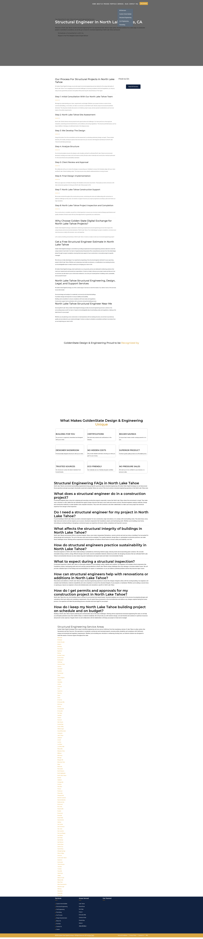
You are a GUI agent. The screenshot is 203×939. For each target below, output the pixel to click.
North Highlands (61, 773)
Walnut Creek (60, 877)
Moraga (59, 757)
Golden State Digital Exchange (66, 935)
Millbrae (59, 753)
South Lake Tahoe (62, 857)
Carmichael (60, 673)
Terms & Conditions (122, 935)
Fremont (59, 720)
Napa (58, 764)
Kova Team (91, 935)
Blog (126, 4)
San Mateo (60, 835)
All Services (122, 10)
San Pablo (60, 837)
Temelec (59, 866)
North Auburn (60, 771)
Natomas (59, 766)
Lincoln (59, 740)
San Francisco (60, 826)
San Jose (59, 828)
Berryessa (60, 648)
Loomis (59, 742)
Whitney (59, 888)
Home (94, 4)
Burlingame (60, 659)
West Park (60, 882)
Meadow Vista (61, 751)
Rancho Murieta (61, 800)
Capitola (59, 671)
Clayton (59, 679)
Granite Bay (60, 724)
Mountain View (61, 762)
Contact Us (59, 926)
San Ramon (60, 842)
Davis (58, 695)
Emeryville (60, 711)
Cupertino (59, 691)
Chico (58, 675)
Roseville (59, 815)
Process (106, 4)
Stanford (59, 860)
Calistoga (59, 662)
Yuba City (59, 895)
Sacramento (60, 820)
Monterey (59, 755)
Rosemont (60, 813)
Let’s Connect (143, 3)
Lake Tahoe (60, 735)
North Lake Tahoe (61, 775)
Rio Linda (59, 806)
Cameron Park (61, 664)
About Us (100, 4)
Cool (58, 688)
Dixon (58, 697)
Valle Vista (60, 873)
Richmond (60, 804)
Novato (59, 777)
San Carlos (60, 824)
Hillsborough (60, 728)
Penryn (59, 788)
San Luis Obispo (61, 833)
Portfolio (113, 4)
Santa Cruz (60, 846)
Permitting (122, 24)
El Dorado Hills (60, 702)
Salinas (59, 822)
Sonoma (59, 855)
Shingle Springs (61, 851)
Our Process (59, 915)
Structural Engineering (125, 17)
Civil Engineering (124, 21)
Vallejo (59, 875)
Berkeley (59, 646)
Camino (59, 666)
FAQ (137, 4)
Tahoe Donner (61, 864)
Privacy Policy (132, 935)
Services (120, 4)
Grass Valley (60, 726)
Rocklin (59, 811)
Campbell (59, 668)
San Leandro (60, 831)
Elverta (59, 706)
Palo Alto (59, 786)
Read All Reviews (133, 86)
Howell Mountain (61, 731)
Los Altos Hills (60, 746)
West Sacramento (62, 884)
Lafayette (59, 733)
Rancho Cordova (61, 797)
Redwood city (60, 802)
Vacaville (59, 871)
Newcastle (60, 768)
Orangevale (60, 782)
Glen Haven (60, 722)
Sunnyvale (60, 862)
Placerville (60, 793)
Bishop (59, 653)
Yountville (59, 893)
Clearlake (59, 682)
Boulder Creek (61, 655)
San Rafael (60, 840)
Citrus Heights (60, 677)
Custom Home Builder (125, 14)
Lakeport (59, 737)
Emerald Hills (60, 708)
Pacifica (59, 784)
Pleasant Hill (60, 795)
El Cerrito (59, 699)
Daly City (59, 693)
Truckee (59, 868)
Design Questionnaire (61, 918)
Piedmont (59, 791)
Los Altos (59, 744)
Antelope (59, 639)
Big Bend (59, 651)
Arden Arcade (60, 642)
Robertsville (60, 808)
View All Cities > (82, 926)
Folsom (59, 717)
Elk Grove (59, 704)
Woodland (59, 891)
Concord (59, 686)
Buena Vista (60, 657)
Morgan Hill (60, 760)
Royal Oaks (60, 817)
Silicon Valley (60, 853)
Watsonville (60, 880)
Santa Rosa (60, 848)
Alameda (59, 637)
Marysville (59, 748)
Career (58, 929)
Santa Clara (60, 844)
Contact (132, 4)
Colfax (59, 684)
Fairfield (59, 715)
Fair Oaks (59, 713)
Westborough (60, 886)
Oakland (59, 780)
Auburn (59, 644)
